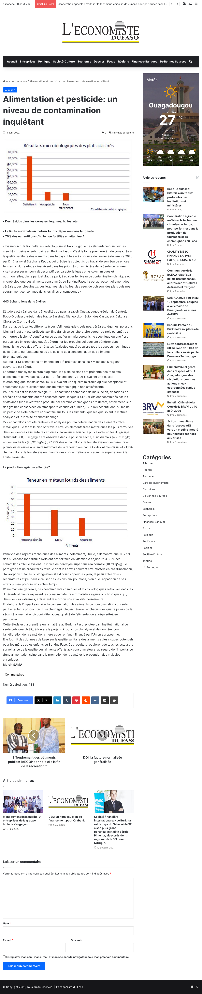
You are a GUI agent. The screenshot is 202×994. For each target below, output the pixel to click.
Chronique (149, 489)
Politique (44, 61)
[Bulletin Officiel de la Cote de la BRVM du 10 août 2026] (153, 407)
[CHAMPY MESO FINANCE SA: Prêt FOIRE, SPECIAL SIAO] (153, 257)
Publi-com (149, 541)
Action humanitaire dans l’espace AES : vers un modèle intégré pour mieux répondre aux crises (182, 430)
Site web (76, 940)
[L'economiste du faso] (101, 30)
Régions (123, 61)
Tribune (147, 560)
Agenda (147, 469)
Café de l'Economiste (156, 482)
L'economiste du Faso (69, 986)
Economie (84, 61)
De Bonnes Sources (173, 61)
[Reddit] (86, 700)
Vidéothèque (151, 567)
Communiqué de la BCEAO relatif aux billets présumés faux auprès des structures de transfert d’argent (182, 279)
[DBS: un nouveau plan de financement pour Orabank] (68, 801)
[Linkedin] (57, 700)
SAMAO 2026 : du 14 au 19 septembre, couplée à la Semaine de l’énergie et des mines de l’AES (183, 306)
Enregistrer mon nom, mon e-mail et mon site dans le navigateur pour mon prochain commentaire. (68, 957)
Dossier (99, 61)
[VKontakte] (95, 700)
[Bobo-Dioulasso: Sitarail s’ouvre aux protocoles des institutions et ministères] (153, 194)
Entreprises (28, 61)
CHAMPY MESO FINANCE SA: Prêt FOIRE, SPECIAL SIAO (181, 255)
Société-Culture (64, 61)
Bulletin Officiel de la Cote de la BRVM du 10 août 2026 (182, 406)
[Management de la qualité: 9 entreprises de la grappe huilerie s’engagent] (23, 801)
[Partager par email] (105, 700)
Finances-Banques (144, 61)
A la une (22, 81)
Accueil (12, 61)
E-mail (8, 940)
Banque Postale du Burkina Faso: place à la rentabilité (183, 329)
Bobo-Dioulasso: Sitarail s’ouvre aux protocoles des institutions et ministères (180, 197)
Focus (111, 61)
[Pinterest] (76, 700)
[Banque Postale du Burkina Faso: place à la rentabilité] (153, 330)
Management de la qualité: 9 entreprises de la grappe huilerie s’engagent (22, 820)
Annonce (148, 476)
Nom (7, 923)
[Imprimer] (114, 700)
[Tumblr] (67, 700)
